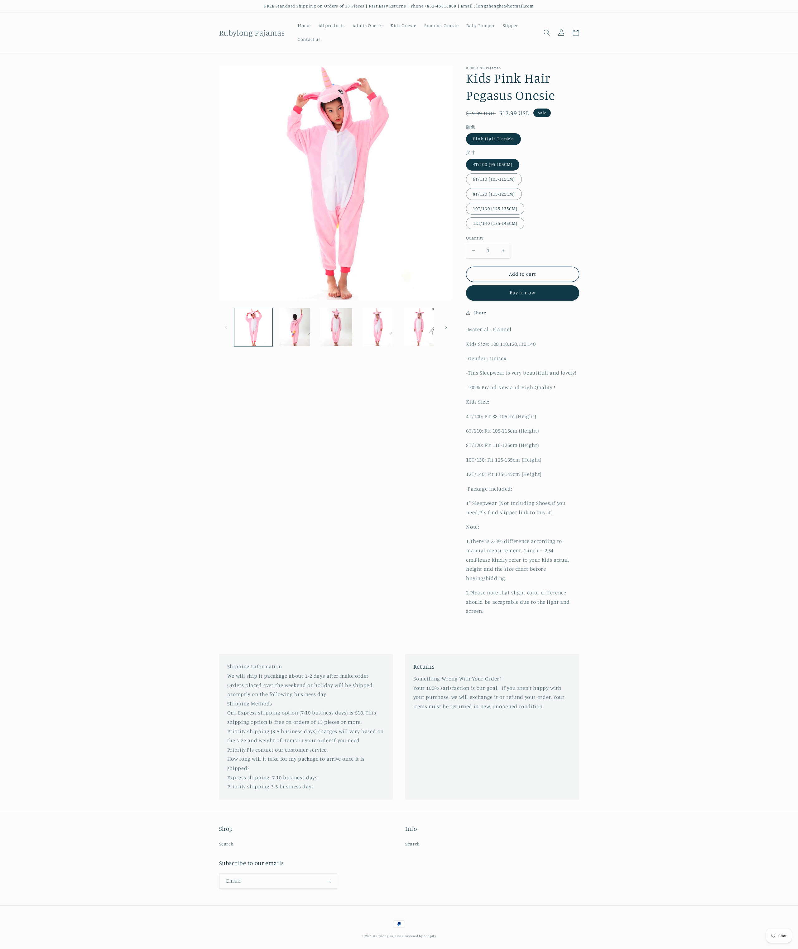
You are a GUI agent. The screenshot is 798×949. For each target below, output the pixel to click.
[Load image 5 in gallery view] (419, 327)
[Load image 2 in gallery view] (295, 327)
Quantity (474, 237)
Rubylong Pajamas (388, 936)
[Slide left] (226, 327)
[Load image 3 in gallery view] (336, 327)
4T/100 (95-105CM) (492, 164)
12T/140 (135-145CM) (495, 223)
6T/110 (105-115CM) (494, 179)
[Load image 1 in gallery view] (253, 327)
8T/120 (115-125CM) (494, 193)
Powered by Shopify (420, 936)
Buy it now (523, 293)
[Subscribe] (329, 881)
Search (226, 843)
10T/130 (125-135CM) (495, 208)
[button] (547, 33)
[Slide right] (446, 327)
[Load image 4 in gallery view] (377, 327)
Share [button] (480, 312)
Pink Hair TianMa (493, 138)
